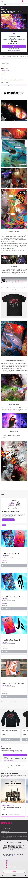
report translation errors (6, 837)
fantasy (17, 80)
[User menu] (24, 2)
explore (7, 776)
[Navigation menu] (26, 1)
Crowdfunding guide (18, 751)
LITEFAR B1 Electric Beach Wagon (11, 807)
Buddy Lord (4, 9)
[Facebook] (1, 829)
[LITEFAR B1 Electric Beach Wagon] (13, 791)
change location (20, 4)
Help (11, 751)
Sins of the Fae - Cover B (11, 640)
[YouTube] (5, 829)
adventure (3, 80)
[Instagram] (7, 829)
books (8, 80)
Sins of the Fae (6, 8)
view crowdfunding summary (14, 50)
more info (3, 70)
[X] (3, 829)
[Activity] (22, 1)
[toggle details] (24, 816)
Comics (3, 74)
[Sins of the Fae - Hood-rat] (10, 719)
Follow (14, 46)
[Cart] (19, 2)
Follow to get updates (8, 760)
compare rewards (8, 519)
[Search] (16, 2)
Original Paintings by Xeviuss (13, 683)
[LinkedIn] (9, 829)
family (13, 80)
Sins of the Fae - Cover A (11, 597)
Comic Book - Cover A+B (10, 554)
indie (22, 80)
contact (7, 70)
